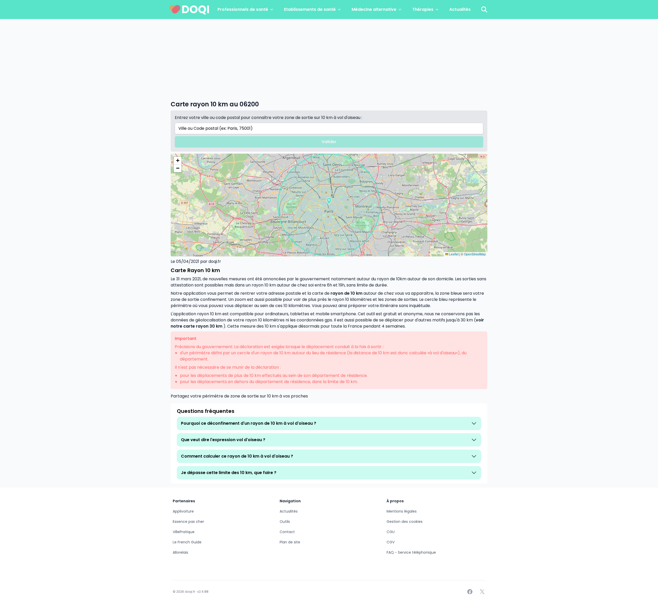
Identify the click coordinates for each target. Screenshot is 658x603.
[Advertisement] (329, 58)
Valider (329, 142)
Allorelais (180, 552)
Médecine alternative (374, 9)
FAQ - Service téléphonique (411, 552)
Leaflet (453, 254)
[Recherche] (484, 9)
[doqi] (189, 9)
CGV (391, 542)
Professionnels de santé (242, 9)
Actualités (460, 9)
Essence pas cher (188, 521)
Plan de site (290, 542)
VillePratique (184, 531)
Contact (287, 531)
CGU (391, 531)
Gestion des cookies (405, 521)
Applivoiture (183, 511)
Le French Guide (187, 542)
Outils (285, 521)
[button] (329, 201)
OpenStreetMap (475, 254)
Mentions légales (402, 511)
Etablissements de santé (310, 9)
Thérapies (422, 9)
